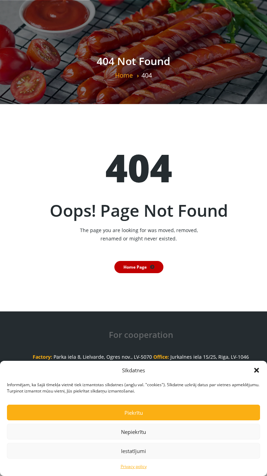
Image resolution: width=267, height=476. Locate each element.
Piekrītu (133, 412)
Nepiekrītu (133, 431)
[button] (256, 370)
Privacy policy (134, 466)
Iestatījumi (133, 450)
